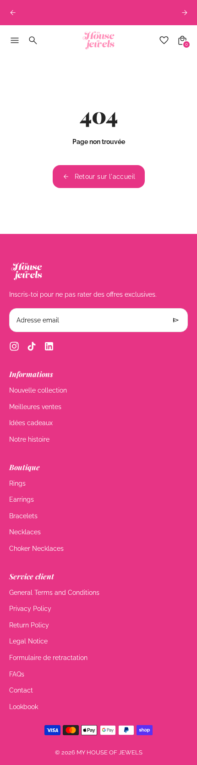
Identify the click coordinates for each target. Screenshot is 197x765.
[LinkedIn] (49, 346)
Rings (17, 483)
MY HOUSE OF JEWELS (109, 752)
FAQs (16, 674)
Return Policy (29, 625)
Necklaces (25, 532)
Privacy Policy (30, 608)
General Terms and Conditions (54, 592)
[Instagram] (14, 346)
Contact (21, 690)
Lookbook (23, 706)
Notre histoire (29, 439)
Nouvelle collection (38, 390)
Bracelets (23, 516)
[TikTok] (32, 346)
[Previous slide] (13, 13)
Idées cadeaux (31, 423)
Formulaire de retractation (48, 657)
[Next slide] (184, 13)
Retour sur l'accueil (105, 176)
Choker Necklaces (36, 548)
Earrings (21, 499)
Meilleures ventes (35, 406)
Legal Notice (28, 641)
